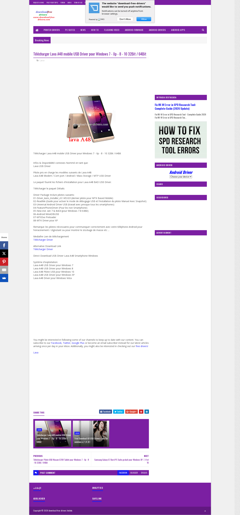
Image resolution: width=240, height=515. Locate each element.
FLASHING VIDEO (112, 30)
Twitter (66, 342)
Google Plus (78, 342)
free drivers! (142, 346)
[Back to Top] (205, 511)
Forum (62, 2)
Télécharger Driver (43, 239)
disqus (144, 472)
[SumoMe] (4, 278)
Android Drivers (157, 30)
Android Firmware (134, 30)
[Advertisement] (92, 75)
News (83, 30)
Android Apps (178, 30)
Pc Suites (70, 30)
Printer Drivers (52, 30)
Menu (70, 2)
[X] (4, 253)
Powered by (93, 19)
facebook (123, 472)
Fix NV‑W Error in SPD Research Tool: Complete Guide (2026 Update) (175, 107)
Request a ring (38, 2)
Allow (144, 19)
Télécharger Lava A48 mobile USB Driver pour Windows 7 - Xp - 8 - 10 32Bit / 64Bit (54, 438)
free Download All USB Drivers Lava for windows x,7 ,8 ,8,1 (91, 440)
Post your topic (52, 2)
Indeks (69, 510)
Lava (42, 60)
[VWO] (101, 19)
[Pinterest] (4, 262)
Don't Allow (125, 19)
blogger (134, 472)
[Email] (4, 270)
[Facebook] (4, 245)
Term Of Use (78, 2)
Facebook (56, 342)
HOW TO (95, 30)
